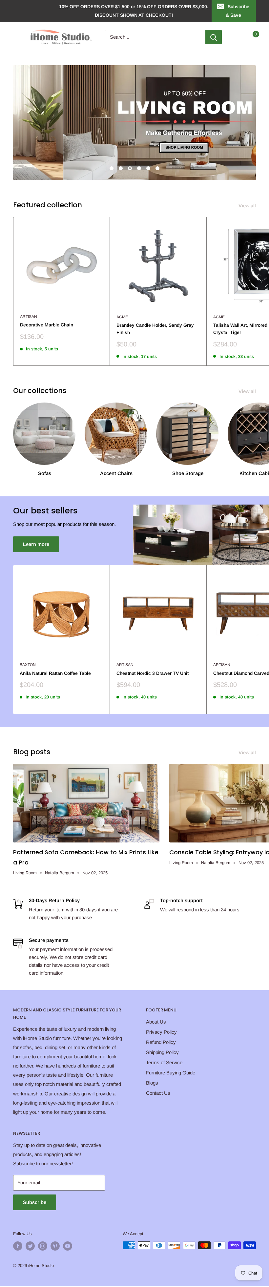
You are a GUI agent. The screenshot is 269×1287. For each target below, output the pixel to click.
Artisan (28, 316)
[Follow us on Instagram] (42, 1246)
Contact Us (158, 1093)
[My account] (237, 37)
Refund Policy (161, 1042)
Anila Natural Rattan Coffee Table (55, 673)
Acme (122, 317)
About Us (156, 1022)
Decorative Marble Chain (46, 324)
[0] (250, 37)
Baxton (28, 664)
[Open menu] (16, 37)
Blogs (152, 1083)
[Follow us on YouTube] (67, 1246)
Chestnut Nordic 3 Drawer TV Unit (152, 673)
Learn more (36, 544)
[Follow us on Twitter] (30, 1246)
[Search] (213, 37)
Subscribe (34, 1202)
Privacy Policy (161, 1032)
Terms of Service (164, 1062)
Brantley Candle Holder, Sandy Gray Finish (155, 328)
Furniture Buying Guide (170, 1072)
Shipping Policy (162, 1052)
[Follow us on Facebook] (17, 1246)
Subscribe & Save (238, 11)
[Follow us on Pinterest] (55, 1246)
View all (247, 205)
